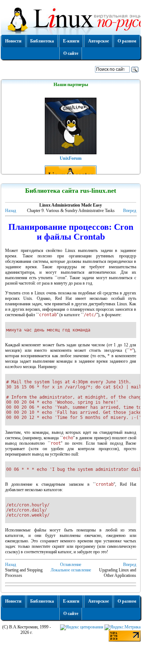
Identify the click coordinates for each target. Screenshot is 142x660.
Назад (10, 210)
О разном (127, 41)
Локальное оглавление (71, 570)
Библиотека (42, 41)
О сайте (70, 53)
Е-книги (71, 41)
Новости (13, 41)
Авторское (98, 41)
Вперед (129, 210)
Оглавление (70, 564)
